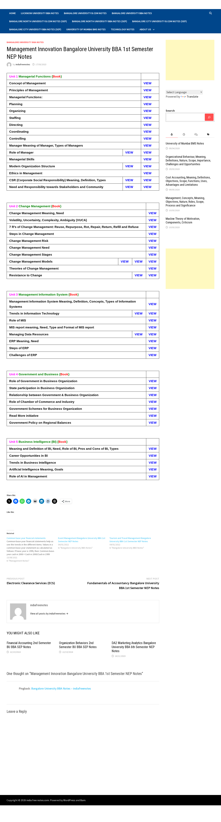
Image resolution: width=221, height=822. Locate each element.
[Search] (209, 117)
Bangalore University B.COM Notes (85, 13)
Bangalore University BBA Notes (132, 13)
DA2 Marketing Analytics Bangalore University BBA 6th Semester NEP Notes (134, 647)
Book (57, 76)
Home (12, 13)
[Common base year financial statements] (32, 549)
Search (170, 110)
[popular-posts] (172, 134)
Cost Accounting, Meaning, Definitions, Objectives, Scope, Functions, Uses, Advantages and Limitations (188, 181)
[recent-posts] (184, 134)
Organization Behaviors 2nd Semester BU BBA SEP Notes (78, 645)
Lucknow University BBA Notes (40, 13)
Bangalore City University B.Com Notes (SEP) (159, 21)
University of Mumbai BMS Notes (86, 29)
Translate (192, 96)
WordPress (69, 800)
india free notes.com (37, 800)
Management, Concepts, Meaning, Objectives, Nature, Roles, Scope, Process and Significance (185, 201)
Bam (82, 800)
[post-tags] (208, 134)
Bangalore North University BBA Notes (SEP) (99, 21)
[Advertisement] (190, 60)
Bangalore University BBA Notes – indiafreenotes (61, 688)
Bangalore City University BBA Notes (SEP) (35, 29)
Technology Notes (122, 29)
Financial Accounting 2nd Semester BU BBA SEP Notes (29, 645)
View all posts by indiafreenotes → (49, 613)
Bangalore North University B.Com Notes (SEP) (38, 21)
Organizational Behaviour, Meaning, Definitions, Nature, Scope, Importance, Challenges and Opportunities (188, 160)
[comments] (196, 134)
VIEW (147, 83)
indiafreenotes (23, 64)
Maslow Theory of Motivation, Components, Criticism (183, 220)
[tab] (172, 134)
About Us (145, 29)
